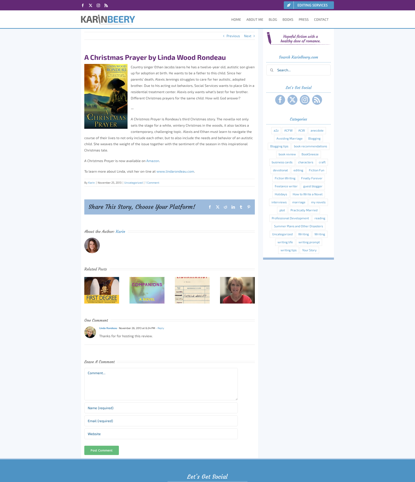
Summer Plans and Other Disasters (298, 226)
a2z (276, 130)
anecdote (317, 130)
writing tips (289, 250)
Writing (303, 234)
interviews (279, 202)
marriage (298, 202)
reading (319, 218)
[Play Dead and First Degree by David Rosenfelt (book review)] (101, 279)
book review (287, 154)
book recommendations (310, 146)
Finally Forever (311, 178)
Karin (91, 182)
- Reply (159, 327)
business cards (282, 162)
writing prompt (309, 242)
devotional (280, 170)
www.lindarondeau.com (175, 171)
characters (305, 162)
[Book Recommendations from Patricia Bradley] (237, 279)
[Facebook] (280, 100)
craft (322, 162)
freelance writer (286, 186)
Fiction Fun (316, 170)
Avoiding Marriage (289, 138)
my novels (318, 202)
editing (298, 170)
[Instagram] (305, 100)
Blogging (314, 138)
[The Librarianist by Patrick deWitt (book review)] (192, 279)
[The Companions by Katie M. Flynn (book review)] (146, 279)
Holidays (281, 194)
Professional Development (290, 218)
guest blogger (312, 186)
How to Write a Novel (307, 194)
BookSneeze (310, 154)
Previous (233, 36)
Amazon (152, 161)
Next (247, 36)
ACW (301, 130)
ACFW (288, 130)
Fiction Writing (285, 178)
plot (282, 210)
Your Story (309, 250)
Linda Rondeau (108, 327)
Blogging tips (279, 146)
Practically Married (304, 210)
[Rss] (317, 100)
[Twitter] (292, 100)
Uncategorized (133, 182)
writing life (285, 242)
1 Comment (152, 182)
